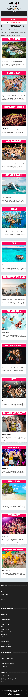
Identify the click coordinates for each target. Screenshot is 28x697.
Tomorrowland (15, 690)
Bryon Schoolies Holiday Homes (7, 655)
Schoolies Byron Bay (5, 616)
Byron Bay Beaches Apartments (7, 663)
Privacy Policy (24, 693)
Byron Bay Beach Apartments (7, 661)
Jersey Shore (23, 689)
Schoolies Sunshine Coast (6, 636)
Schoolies (3, 689)
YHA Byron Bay (4, 666)
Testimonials (3, 599)
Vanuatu (7, 693)
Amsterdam (10, 690)
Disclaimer (10, 694)
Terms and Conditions (5, 596)
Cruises (14, 689)
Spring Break (18, 689)
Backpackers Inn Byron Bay (7, 658)
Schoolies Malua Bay (5, 629)
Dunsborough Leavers (14, 691)
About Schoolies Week (6, 591)
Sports (10, 693)
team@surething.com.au (9, 676)
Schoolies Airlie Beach (5, 612)
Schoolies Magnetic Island (6, 626)
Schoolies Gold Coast (5, 624)
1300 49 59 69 (15, 6)
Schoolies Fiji (4, 621)
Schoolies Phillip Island (6, 631)
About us (15, 693)
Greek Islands (20, 690)
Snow (12, 693)
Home (8, 22)
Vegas (7, 690)
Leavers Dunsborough (5, 619)
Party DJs (24, 690)
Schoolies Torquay (5, 644)
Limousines (3, 693)
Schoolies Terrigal (5, 639)
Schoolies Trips (4, 594)
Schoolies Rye (4, 634)
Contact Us (3, 602)
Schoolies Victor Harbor (6, 646)
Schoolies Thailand (5, 641)
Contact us (19, 693)
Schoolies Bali (4, 614)
